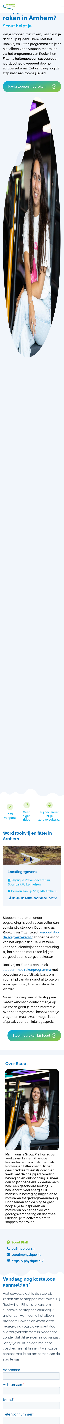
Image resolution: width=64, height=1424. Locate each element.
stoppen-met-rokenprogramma (27, 970)
